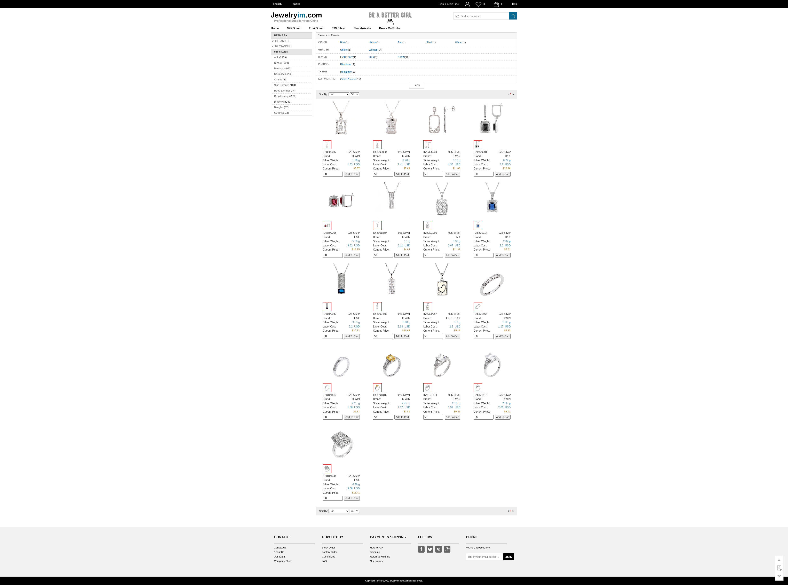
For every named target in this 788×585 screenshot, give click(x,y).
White (458, 42)
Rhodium (345, 64)
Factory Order (329, 552)
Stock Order (328, 547)
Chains (278, 79)
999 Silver (338, 28)
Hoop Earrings (282, 90)
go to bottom (779, 576)
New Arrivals (362, 28)
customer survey (779, 568)
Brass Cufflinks (390, 28)
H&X (371, 57)
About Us (279, 552)
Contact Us (280, 547)
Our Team (279, 556)
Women (373, 49)
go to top (779, 560)
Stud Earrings (281, 85)
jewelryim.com (397, 580)
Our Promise (377, 561)
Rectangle (346, 71)
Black (429, 42)
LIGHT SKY (346, 57)
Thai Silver (316, 28)
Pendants (279, 68)
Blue (342, 42)
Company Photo (283, 561)
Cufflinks (279, 112)
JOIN (508, 557)
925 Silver (294, 28)
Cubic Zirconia (348, 79)
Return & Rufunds (380, 556)
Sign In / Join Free (449, 4)
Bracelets (279, 101)
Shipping (375, 552)
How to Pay (376, 547)
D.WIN (401, 57)
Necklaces (280, 74)
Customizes (328, 556)
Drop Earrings (282, 96)
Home (275, 28)
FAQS (325, 561)
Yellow (372, 42)
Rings (277, 63)
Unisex (344, 49)
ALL (276, 57)
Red (400, 42)
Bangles (278, 107)
